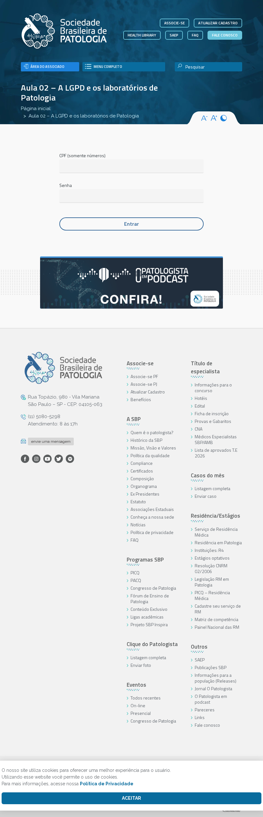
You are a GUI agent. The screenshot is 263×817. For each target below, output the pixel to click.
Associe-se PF (144, 376)
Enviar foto (141, 665)
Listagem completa (148, 657)
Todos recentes (146, 697)
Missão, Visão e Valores (153, 447)
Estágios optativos (212, 557)
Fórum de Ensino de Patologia (150, 598)
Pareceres (205, 709)
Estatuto (138, 501)
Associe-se (174, 23)
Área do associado (47, 66)
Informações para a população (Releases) (215, 678)
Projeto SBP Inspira (149, 624)
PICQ (135, 572)
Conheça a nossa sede (152, 517)
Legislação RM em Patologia (212, 582)
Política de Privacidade (106, 783)
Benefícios (141, 399)
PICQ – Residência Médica (212, 595)
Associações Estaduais (152, 509)
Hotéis (201, 398)
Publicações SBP (210, 667)
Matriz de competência (216, 619)
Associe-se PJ (144, 384)
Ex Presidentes (145, 493)
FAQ (195, 35)
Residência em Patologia (218, 542)
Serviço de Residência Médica (216, 532)
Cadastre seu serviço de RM (218, 609)
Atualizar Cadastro (148, 391)
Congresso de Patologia (153, 588)
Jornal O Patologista (213, 688)
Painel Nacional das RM (217, 627)
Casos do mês (208, 475)
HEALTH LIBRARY (142, 35)
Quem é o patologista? (152, 432)
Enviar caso (205, 496)
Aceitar (131, 798)
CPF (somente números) (82, 155)
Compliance (142, 463)
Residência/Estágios (215, 516)
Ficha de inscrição (212, 413)
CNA (198, 428)
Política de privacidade (152, 532)
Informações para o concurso (213, 387)
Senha (65, 185)
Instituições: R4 (209, 550)
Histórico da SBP (146, 440)
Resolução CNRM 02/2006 (211, 568)
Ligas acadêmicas (147, 616)
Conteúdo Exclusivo (149, 609)
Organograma (144, 486)
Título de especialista (205, 367)
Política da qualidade (150, 455)
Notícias (138, 524)
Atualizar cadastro (218, 23)
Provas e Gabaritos (213, 421)
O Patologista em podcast (211, 699)
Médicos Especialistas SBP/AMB (216, 439)
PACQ (136, 580)
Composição (142, 478)
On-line (138, 705)
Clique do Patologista (152, 644)
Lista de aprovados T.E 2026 (216, 453)
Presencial (141, 713)
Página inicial (36, 108)
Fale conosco (225, 35)
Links (200, 717)
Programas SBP (145, 559)
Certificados (142, 470)
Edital (200, 405)
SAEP (174, 35)
